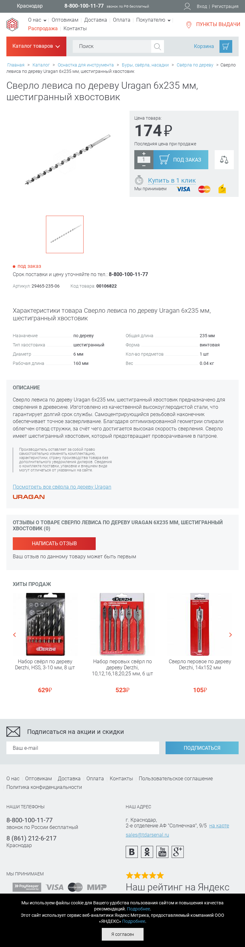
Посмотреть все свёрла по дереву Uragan (62, 487)
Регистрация (225, 6)
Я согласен (122, 934)
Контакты (75, 28)
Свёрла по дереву (195, 64)
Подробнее (138, 908)
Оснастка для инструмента (86, 64)
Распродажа (43, 28)
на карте (219, 826)
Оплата (121, 20)
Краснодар (30, 6)
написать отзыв (54, 543)
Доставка (95, 20)
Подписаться (202, 748)
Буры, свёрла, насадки (145, 64)
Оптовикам (65, 20)
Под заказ (187, 160)
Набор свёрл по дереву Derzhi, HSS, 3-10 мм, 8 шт (45, 664)
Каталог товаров (35, 46)
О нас (12, 779)
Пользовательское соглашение (176, 779)
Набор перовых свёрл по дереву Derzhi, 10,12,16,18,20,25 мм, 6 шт (122, 667)
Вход (202, 6)
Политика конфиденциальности (44, 787)
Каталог (41, 64)
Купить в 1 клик (172, 180)
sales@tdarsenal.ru (147, 835)
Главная (16, 64)
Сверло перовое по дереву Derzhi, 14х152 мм (200, 664)
